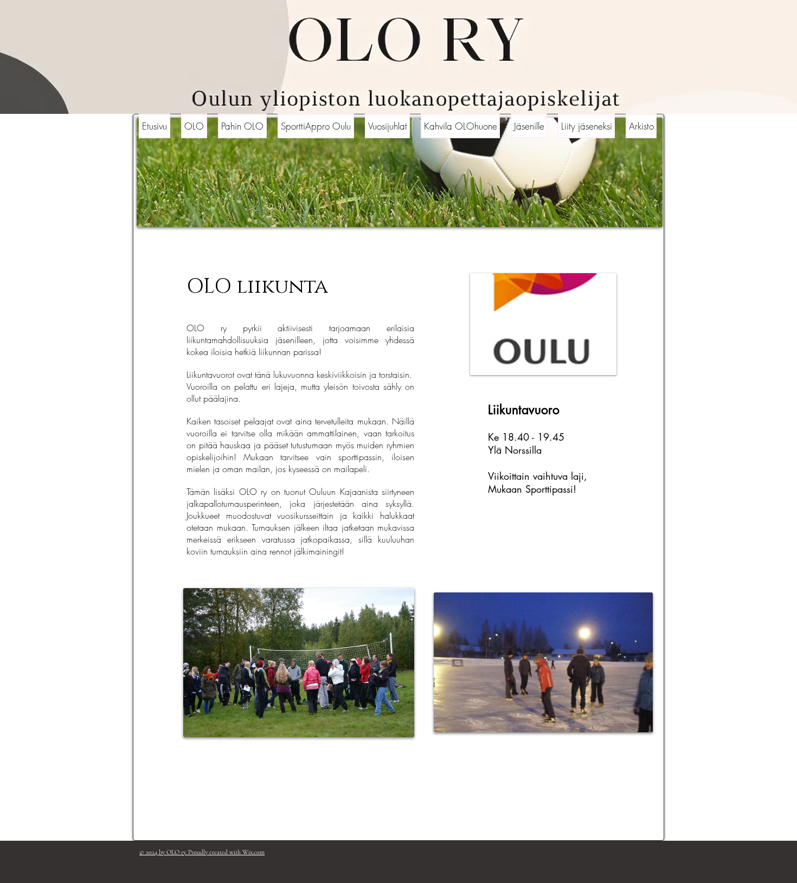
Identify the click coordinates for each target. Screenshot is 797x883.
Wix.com (253, 852)
